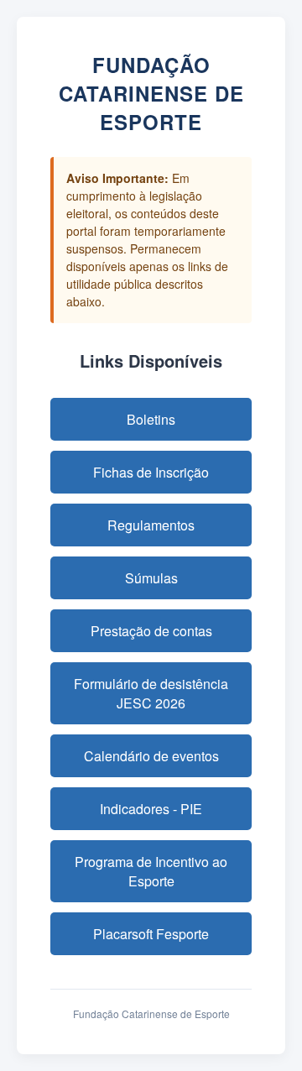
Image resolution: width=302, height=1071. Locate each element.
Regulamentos (151, 525)
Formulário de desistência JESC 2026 (151, 693)
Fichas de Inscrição (151, 472)
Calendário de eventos (151, 755)
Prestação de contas (151, 630)
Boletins (151, 419)
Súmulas (151, 578)
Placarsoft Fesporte (151, 933)
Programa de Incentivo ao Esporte (151, 871)
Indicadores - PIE (151, 808)
